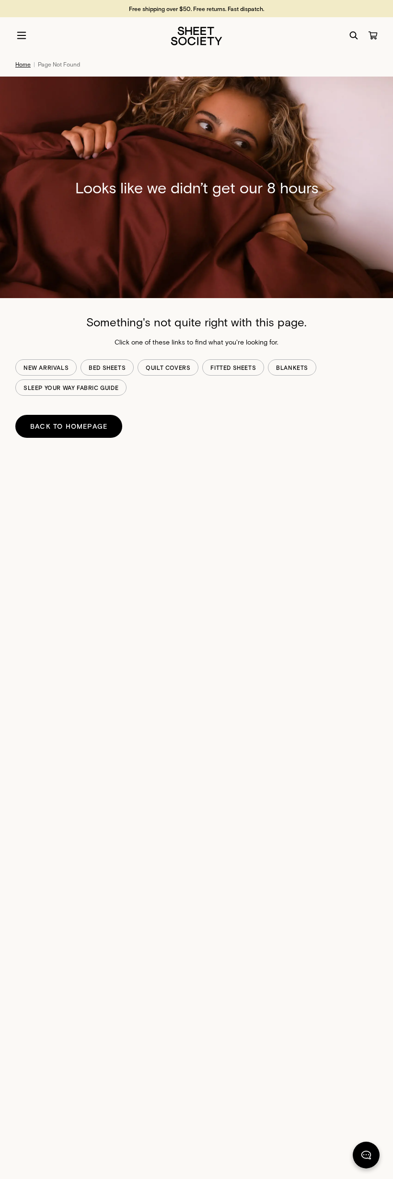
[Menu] (21, 35)
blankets (292, 367)
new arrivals (46, 367)
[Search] (353, 35)
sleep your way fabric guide (70, 387)
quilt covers (168, 367)
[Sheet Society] (196, 35)
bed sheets (107, 367)
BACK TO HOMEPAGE (68, 426)
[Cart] (373, 35)
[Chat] (366, 1157)
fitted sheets (233, 367)
